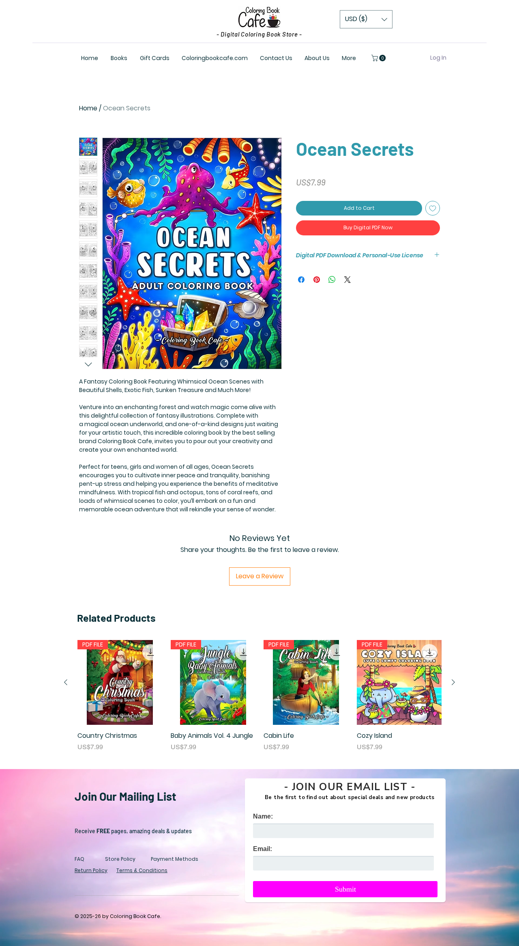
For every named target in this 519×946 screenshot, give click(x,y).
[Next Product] (453, 682)
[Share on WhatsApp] (332, 279)
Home (88, 108)
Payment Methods (174, 858)
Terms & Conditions (141, 870)
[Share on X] (347, 279)
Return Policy (91, 870)
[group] (259, 696)
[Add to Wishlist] (432, 208)
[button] (366, 19)
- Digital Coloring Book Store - (259, 34)
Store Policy (120, 858)
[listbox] (366, 19)
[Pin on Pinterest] (317, 279)
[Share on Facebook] (301, 279)
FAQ (79, 858)
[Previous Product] (66, 682)
